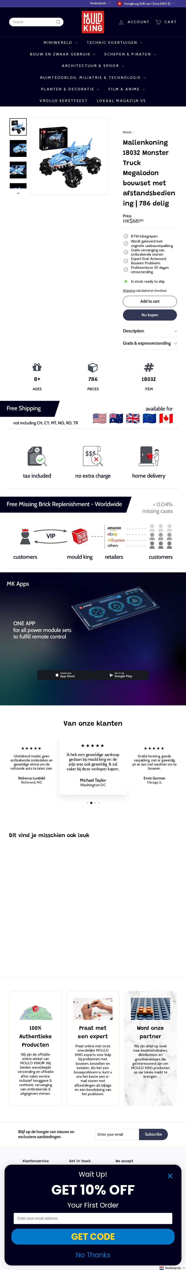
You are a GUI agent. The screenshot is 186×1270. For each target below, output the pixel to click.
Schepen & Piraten (128, 54)
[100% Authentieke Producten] (35, 1009)
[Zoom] (69, 156)
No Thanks (93, 1255)
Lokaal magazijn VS (121, 101)
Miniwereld (59, 42)
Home (127, 132)
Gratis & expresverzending (147, 343)
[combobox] (36, 22)
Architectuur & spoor (91, 66)
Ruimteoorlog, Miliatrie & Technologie (91, 77)
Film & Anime (125, 89)
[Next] (18, 191)
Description (133, 331)
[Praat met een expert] (92, 1009)
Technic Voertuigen (113, 42)
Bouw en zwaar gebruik (61, 54)
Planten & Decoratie (68, 89)
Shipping (129, 290)
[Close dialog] (170, 1176)
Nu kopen (150, 314)
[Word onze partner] (150, 1009)
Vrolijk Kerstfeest (64, 101)
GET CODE (93, 1236)
